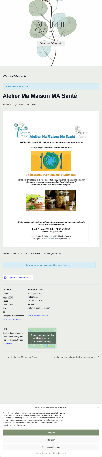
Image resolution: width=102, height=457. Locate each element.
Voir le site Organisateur (38, 315)
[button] (98, 407)
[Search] (95, 4)
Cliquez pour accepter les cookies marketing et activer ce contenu (42, 338)
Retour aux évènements (51, 43)
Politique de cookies (42, 453)
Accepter (51, 432)
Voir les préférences (51, 447)
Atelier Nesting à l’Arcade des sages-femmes (75, 357)
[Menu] (6, 4)
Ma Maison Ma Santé (12, 319)
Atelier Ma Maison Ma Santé (24, 357)
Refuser (51, 440)
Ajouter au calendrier (18, 277)
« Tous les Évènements (14, 76)
